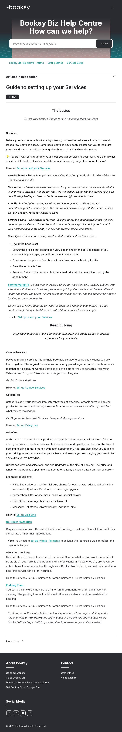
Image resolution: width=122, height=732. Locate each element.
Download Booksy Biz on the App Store (27, 682)
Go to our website (16, 672)
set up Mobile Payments (45, 540)
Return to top (13, 641)
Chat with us (67, 672)
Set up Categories (27, 425)
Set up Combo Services (30, 387)
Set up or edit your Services (33, 168)
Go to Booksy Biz (15, 677)
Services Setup (75, 62)
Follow (12, 97)
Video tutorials (69, 677)
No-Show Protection (19, 521)
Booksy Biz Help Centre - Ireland (26, 62)
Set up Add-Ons (26, 514)
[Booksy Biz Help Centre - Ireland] (18, 9)
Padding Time (14, 585)
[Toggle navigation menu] (112, 8)
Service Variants (18, 284)
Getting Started (55, 62)
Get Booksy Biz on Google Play (23, 687)
